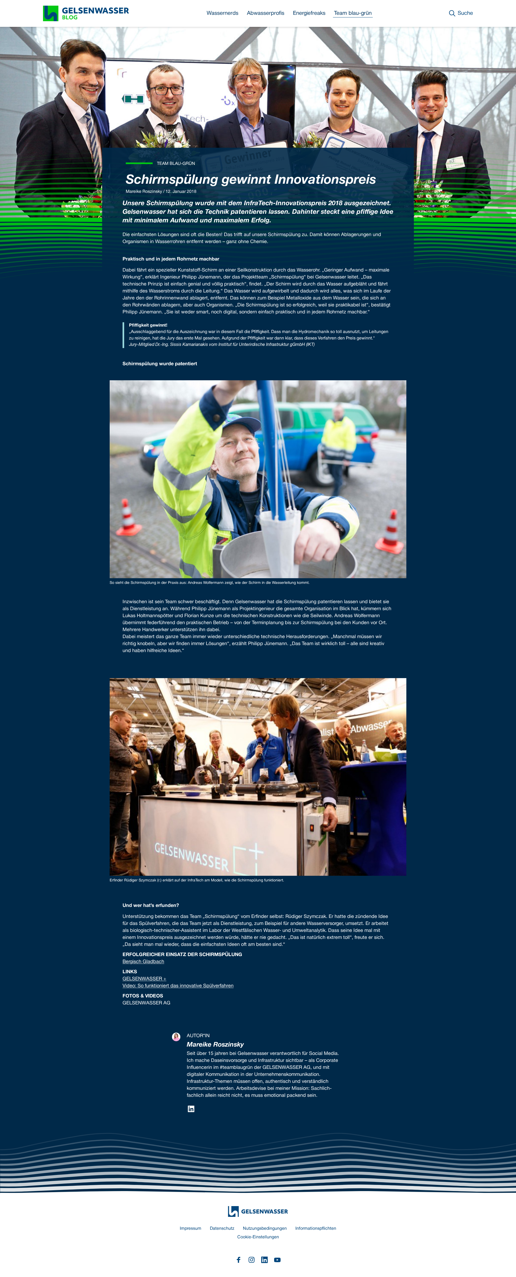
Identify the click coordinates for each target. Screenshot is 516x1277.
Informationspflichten (315, 1229)
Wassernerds (222, 13)
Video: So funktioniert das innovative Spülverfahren (178, 986)
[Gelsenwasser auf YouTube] (277, 1260)
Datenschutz (222, 1229)
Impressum (190, 1229)
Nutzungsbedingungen (265, 1229)
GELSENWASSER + (144, 979)
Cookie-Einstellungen (258, 1237)
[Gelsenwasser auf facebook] (238, 1260)
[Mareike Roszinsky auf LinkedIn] (191, 1109)
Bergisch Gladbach (143, 962)
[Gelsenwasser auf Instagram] (251, 1260)
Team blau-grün (353, 13)
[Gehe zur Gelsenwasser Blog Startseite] (258, 1211)
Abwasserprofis (265, 13)
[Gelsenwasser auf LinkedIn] (264, 1260)
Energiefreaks (309, 13)
